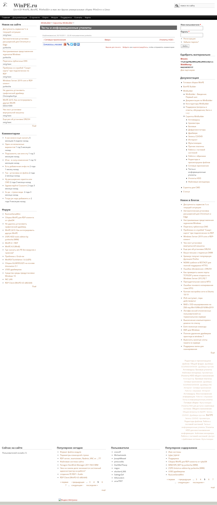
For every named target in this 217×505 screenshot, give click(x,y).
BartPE (209, 414)
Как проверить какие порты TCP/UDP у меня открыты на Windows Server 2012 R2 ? (196, 275)
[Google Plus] (65, 44)
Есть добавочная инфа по (17, 166)
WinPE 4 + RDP (11, 243)
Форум (54, 17)
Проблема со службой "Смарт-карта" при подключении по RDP (17, 70)
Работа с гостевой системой (198, 423)
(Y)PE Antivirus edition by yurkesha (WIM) (186, 468)
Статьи (186, 191)
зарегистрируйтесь (140, 47)
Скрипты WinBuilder (63, 22)
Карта (88, 17)
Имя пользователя (191, 24)
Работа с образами (197, 156)
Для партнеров (188, 70)
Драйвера (192, 133)
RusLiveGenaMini (12, 214)
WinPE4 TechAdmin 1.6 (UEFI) (18, 259)
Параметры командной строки (74, 455)
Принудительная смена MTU (197, 281)
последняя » (92, 485)
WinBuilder (46, 22)
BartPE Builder (189, 86)
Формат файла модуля (70, 452)
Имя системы (174, 452)
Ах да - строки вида (14, 192)
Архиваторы (194, 123)
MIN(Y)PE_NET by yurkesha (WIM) (183, 465)
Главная (6, 17)
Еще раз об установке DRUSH (16, 119)
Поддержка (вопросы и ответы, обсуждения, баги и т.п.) (199, 110)
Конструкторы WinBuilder (197, 103)
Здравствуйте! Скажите (16, 185)
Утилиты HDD (194, 178)
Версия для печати (113, 47)
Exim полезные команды (194, 326)
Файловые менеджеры (199, 181)
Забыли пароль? (191, 42)
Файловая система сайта (72, 461)
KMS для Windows (191, 330)
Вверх (107, 39)
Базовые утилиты (204, 369)
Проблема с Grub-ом (14, 256)
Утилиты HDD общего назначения (197, 375)
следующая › (77, 485)
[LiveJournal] (68, 44)
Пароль (185, 31)
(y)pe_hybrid (173, 455)
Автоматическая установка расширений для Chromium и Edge (17, 41)
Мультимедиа (194, 143)
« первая (64, 482)
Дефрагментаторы (197, 129)
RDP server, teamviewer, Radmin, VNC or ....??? (80, 458)
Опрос (45, 17)
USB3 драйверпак (13, 269)
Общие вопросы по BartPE (194, 412)
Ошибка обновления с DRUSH (197, 268)
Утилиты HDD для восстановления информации (197, 430)
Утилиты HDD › (166, 39)
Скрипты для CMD (191, 187)
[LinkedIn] (78, 44)
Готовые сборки (191, 402)
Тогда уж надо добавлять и (17, 198)
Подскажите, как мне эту (16, 153)
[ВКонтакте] (75, 44)
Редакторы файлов (193, 421)
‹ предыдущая (77, 482)
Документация (19, 17)
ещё (104, 490)
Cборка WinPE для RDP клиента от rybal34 (187, 461)
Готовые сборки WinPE (193, 82)
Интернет (192, 139)
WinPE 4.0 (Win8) (12, 246)
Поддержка (66, 17)
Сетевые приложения (198, 165)
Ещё (34, 125)
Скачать (78, 17)
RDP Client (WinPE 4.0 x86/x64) (18, 282)
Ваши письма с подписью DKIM (198, 252)
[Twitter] (71, 44)
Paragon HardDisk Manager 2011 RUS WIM (79, 465)
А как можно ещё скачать (17, 137)
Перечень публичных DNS (15, 61)
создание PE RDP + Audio (71, 474)
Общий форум (197, 363)
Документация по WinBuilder (199, 100)
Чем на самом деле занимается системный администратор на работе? (80, 469)
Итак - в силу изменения (16, 160)
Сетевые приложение (193, 381)
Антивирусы (194, 119)
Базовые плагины (203, 378)
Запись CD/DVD (195, 136)
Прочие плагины (196, 146)
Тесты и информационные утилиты (197, 172)
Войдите (126, 47)
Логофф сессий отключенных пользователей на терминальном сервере (197, 313)
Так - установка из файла (17, 173)
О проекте (35, 17)
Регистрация (189, 38)
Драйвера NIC (206, 385)
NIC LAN (8, 279)
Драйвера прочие (206, 367)
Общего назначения (202, 408)
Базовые (192, 126)
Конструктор (188, 379)
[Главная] (5, 5)
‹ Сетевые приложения (54, 39)
